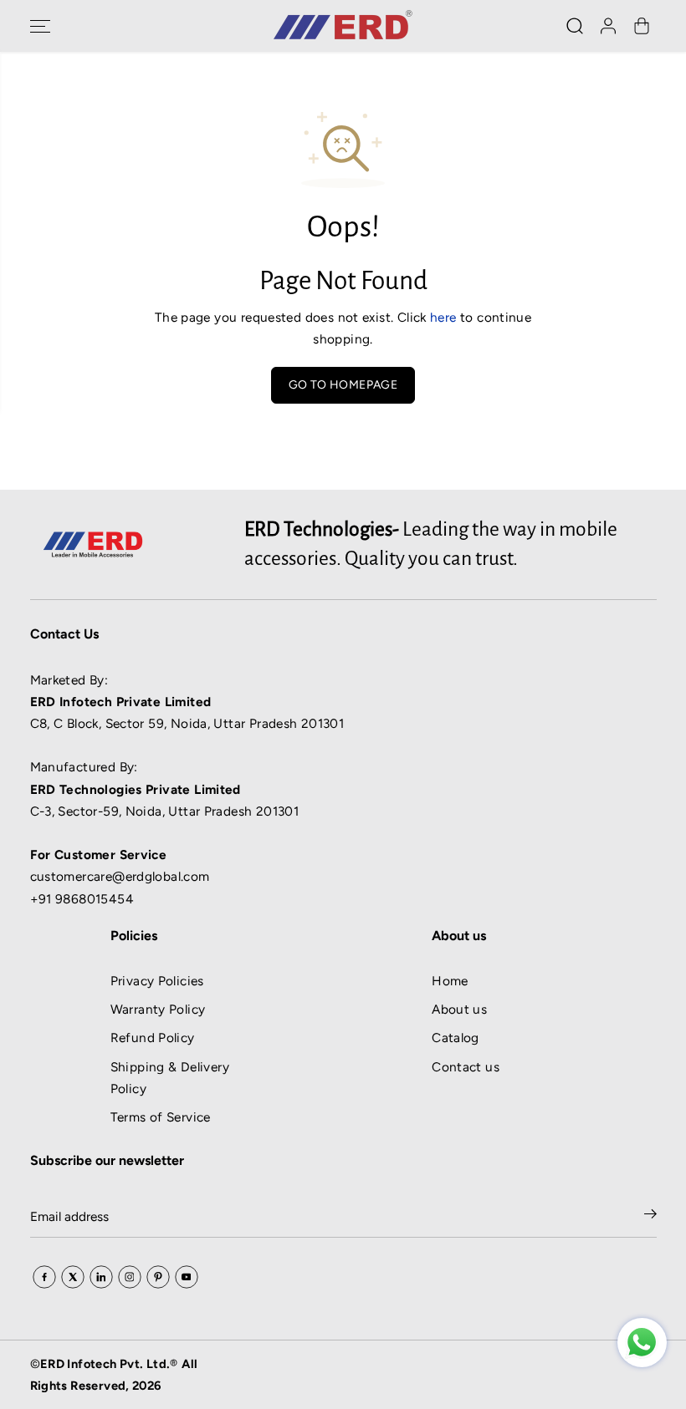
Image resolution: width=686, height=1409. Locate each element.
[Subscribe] (650, 1217)
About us (459, 1009)
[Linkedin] (101, 1277)
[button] (40, 26)
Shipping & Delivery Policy (169, 1077)
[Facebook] (44, 1277)
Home (450, 981)
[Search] (575, 26)
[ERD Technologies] (642, 1342)
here (443, 317)
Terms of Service (160, 1117)
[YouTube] (186, 1277)
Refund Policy (152, 1037)
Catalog (455, 1037)
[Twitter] (73, 1277)
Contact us (465, 1067)
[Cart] (642, 26)
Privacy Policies (157, 981)
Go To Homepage (343, 385)
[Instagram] (129, 1277)
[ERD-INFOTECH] (343, 26)
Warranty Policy (158, 1009)
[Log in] (608, 26)
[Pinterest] (158, 1277)
